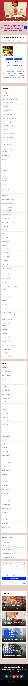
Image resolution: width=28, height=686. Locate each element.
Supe (3, 167)
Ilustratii (4, 249)
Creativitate (5, 211)
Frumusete (5, 297)
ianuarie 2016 (5, 424)
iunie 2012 (5, 520)
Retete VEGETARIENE (7, 103)
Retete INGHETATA (7, 137)
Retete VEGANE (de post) (9, 99)
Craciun (4, 329)
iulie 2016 (4, 402)
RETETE (4, 93)
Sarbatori (4, 323)
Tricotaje (4, 218)
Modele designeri (6, 203)
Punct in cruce (6, 207)
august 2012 (5, 512)
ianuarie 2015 (5, 440)
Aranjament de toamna (14, 62)
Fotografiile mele (6, 345)
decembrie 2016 (6, 383)
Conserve (4, 178)
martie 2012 (5, 523)
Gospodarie (5, 278)
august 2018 (5, 367)
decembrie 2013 (6, 462)
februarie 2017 (6, 375)
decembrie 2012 (6, 497)
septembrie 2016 (6, 394)
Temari (3, 245)
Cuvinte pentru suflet (8, 315)
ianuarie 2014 (5, 459)
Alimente (4, 271)
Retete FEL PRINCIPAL (8, 118)
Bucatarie (4, 274)
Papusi (3, 233)
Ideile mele (9, 59)
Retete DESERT (6, 133)
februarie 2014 (6, 455)
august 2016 (5, 398)
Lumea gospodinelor (13, 25)
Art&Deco (4, 252)
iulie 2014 (4, 443)
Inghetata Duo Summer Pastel (10, 549)
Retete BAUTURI (6, 125)
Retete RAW (5, 95)
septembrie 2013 (6, 470)
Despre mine (5, 357)
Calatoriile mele (6, 349)
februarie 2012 (6, 527)
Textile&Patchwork (7, 222)
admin (9, 65)
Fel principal (5, 170)
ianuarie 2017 (5, 379)
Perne (3, 260)
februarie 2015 (6, 436)
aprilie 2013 (5, 482)
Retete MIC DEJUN (7, 106)
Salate (3, 163)
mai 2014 (4, 447)
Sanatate (4, 308)
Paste (3, 325)
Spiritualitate (5, 312)
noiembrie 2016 (6, 386)
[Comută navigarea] (2, 27)
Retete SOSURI (6, 122)
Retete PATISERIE (6, 144)
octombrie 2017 (6, 371)
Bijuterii (4, 256)
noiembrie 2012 (6, 501)
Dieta (3, 289)
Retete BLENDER (6, 129)
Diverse (4, 184)
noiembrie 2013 (6, 466)
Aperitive (4, 159)
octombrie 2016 (6, 390)
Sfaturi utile (5, 268)
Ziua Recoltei (17, 59)
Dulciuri (4, 151)
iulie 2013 (4, 474)
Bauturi (4, 174)
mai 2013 (4, 478)
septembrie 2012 (6, 508)
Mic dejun (4, 155)
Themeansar (14, 684)
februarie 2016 (6, 421)
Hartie (3, 237)
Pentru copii (5, 226)
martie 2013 (5, 485)
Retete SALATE (6, 114)
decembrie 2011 (6, 531)
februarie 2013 (6, 489)
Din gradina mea (6, 341)
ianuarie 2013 (5, 493)
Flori (3, 230)
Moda (3, 300)
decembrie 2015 (6, 428)
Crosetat (4, 214)
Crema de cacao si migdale (9, 553)
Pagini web (5, 264)
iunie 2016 (5, 405)
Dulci (3, 180)
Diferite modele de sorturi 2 (9, 557)
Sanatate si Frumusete (8, 287)
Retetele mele (5, 149)
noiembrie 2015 (6, 432)
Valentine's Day (6, 333)
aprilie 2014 (5, 451)
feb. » (24, 583)
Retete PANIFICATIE (7, 141)
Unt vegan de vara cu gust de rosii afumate (14, 546)
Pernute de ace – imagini (9, 542)
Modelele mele (6, 195)
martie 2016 (5, 417)
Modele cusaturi (6, 199)
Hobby (3, 189)
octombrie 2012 (6, 504)
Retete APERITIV (6, 110)
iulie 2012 (4, 516)
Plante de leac (6, 293)
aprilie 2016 (5, 413)
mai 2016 (4, 409)
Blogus (22, 681)
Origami (4, 241)
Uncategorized (6, 319)
